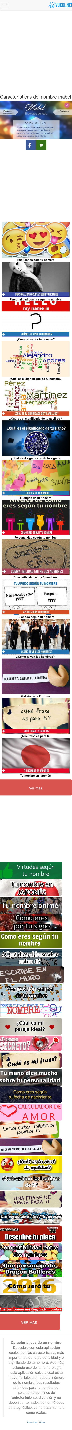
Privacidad (32, 1422)
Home (42, 1422)
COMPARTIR (31, 145)
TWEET (41, 145)
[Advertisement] (36, 49)
